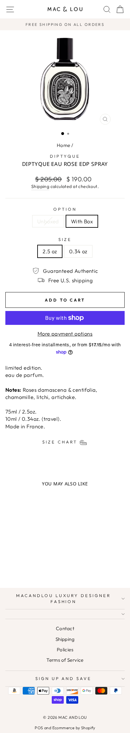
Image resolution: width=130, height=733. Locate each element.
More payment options (65, 333)
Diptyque (65, 156)
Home (63, 145)
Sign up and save (63, 678)
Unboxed (48, 221)
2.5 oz (50, 251)
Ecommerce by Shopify (73, 727)
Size (65, 239)
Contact (65, 628)
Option (65, 209)
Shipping (40, 186)
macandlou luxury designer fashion (63, 598)
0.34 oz (78, 251)
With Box (82, 221)
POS (39, 727)
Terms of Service (65, 660)
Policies (65, 650)
